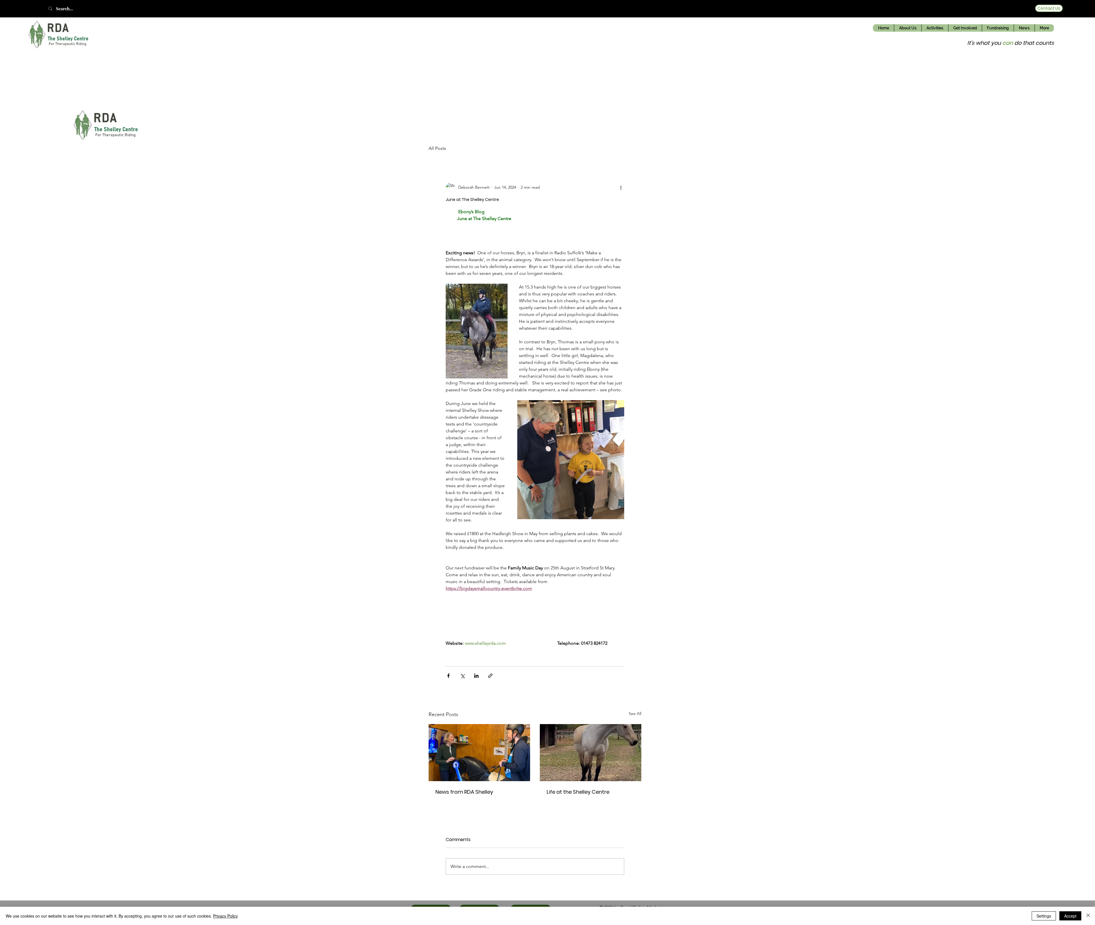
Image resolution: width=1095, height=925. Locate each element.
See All (635, 713)
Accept (1070, 916)
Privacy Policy (225, 916)
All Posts (437, 148)
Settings (1044, 916)
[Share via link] (490, 675)
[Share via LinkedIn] (476, 675)
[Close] (1088, 915)
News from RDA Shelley (465, 791)
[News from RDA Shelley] (479, 752)
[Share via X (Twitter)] (462, 675)
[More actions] (620, 187)
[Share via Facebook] (448, 675)
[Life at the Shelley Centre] (590, 752)
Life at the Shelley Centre (578, 791)
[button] (907, 28)
